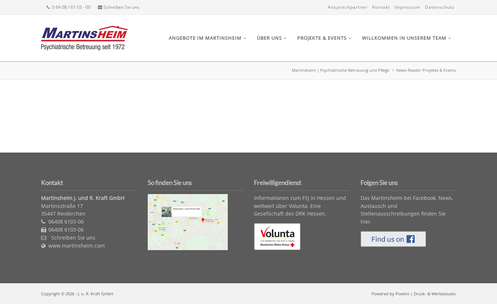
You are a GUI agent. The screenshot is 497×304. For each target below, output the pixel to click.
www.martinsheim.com (76, 245)
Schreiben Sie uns (120, 7)
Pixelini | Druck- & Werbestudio (425, 293)
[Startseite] (84, 48)
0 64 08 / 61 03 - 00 (71, 7)
